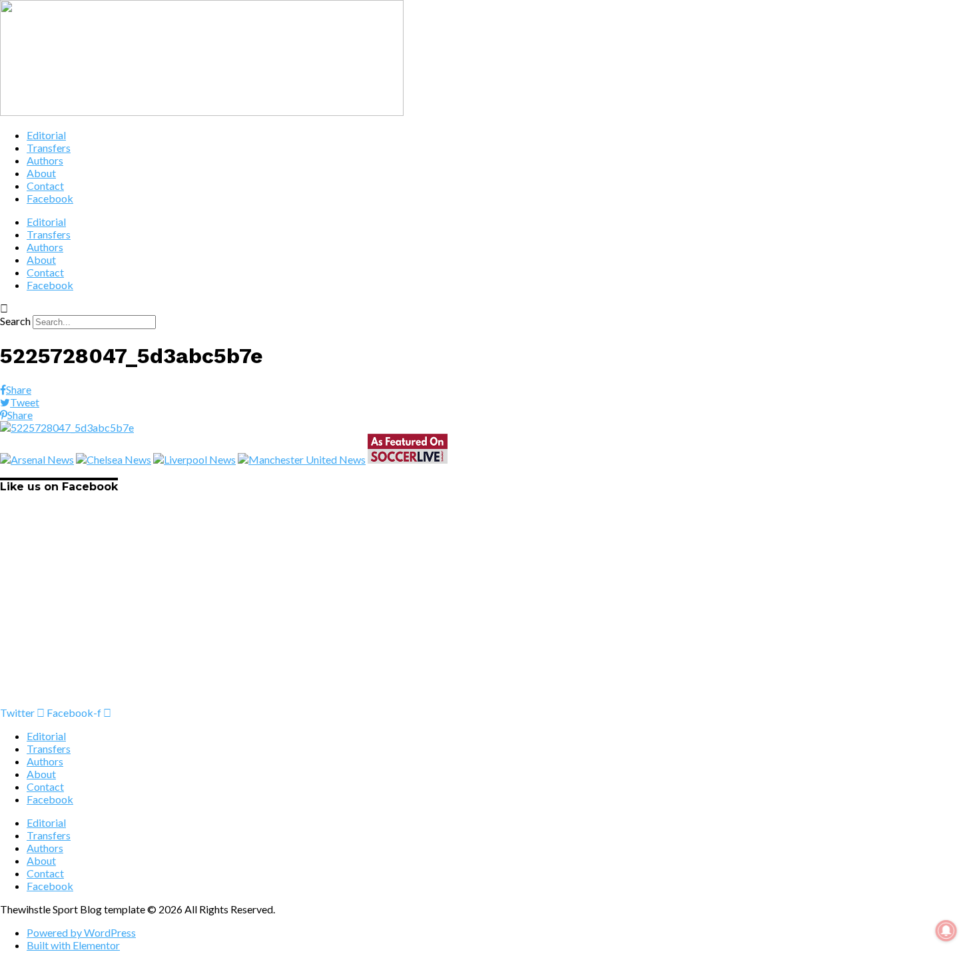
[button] (489, 308)
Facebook (50, 198)
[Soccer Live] (408, 459)
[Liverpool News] (194, 459)
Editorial (46, 135)
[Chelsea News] (113, 459)
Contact (45, 185)
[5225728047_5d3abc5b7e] (67, 427)
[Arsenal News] (37, 459)
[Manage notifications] (946, 930)
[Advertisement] (399, 613)
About (41, 173)
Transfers (49, 147)
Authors (45, 160)
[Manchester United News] (302, 459)
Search (15, 320)
